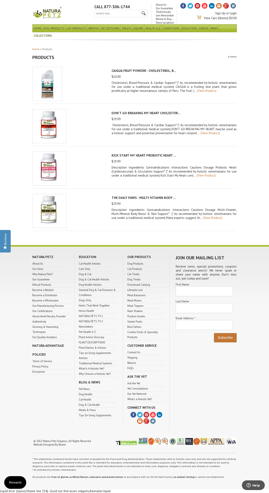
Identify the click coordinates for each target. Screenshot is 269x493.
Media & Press (87, 410)
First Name (182, 284)
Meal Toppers (135, 306)
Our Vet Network (136, 394)
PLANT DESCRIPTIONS (92, 342)
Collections (43, 36)
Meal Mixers (134, 300)
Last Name (182, 301)
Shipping (132, 357)
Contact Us (133, 352)
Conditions (171, 28)
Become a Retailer (43, 290)
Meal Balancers (136, 295)
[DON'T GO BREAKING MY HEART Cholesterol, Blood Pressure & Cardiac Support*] (49, 142)
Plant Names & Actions (92, 348)
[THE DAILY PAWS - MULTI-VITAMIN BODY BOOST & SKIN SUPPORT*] (49, 227)
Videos (203, 28)
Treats (126, 28)
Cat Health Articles (90, 263)
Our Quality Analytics (44, 337)
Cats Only (84, 269)
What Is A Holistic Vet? (91, 368)
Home (37, 28)
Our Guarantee (164, 8)
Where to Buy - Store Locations (165, 20)
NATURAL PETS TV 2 (91, 321)
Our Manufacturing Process (48, 306)
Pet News (84, 389)
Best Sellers (134, 327)
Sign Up (220, 13)
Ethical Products (41, 285)
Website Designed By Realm (49, 444)
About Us (161, 5)
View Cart (210, 18)
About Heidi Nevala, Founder (49, 316)
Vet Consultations (137, 388)
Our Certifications (42, 311)
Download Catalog (138, 285)
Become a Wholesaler (45, 300)
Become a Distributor (44, 295)
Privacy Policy (40, 366)
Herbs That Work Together (94, 305)
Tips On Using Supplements (95, 415)
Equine (138, 28)
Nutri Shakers (135, 311)
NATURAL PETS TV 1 (91, 316)
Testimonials (163, 12)
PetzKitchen (110, 28)
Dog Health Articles (90, 285)
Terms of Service (42, 361)
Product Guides (136, 316)
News (214, 28)
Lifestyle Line (135, 290)
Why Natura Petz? (42, 274)
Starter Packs (134, 321)
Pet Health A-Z (87, 332)
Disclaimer (38, 372)
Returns (131, 363)
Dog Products (54, 28)
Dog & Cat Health (89, 405)
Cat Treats (133, 274)
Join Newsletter (165, 15)
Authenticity (39, 321)
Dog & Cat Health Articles (94, 279)
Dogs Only (85, 300)
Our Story (37, 269)
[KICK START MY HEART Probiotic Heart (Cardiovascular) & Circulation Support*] (49, 184)
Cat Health (85, 399)
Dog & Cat (85, 274)
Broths (94, 28)
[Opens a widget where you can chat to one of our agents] (253, 485)
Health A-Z (153, 28)
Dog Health (85, 394)
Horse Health (86, 311)
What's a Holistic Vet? (139, 399)
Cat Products (77, 28)
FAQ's (130, 368)
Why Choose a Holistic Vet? (95, 374)
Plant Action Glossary (91, 337)
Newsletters (86, 326)
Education (189, 28)
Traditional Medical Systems (95, 363)
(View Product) (206, 91)
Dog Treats (134, 279)
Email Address (185, 318)
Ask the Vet (133, 383)
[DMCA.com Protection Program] (126, 444)
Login (233, 13)
